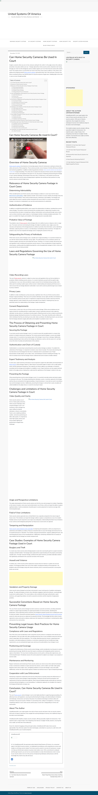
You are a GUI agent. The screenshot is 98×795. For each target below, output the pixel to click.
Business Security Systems (18, 41)
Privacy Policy (50, 787)
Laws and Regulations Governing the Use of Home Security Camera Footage (27, 93)
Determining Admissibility (18, 87)
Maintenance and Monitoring (18, 126)
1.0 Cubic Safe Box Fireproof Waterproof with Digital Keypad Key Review (77, 163)
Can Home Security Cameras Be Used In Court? (21, 82)
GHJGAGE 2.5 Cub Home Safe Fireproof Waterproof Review (75, 146)
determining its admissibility (16, 195)
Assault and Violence (17, 117)
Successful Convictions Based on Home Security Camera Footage (25, 120)
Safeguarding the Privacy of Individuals (20, 91)
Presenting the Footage (17, 105)
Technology (12, 765)
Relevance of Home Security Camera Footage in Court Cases (24, 86)
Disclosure (40, 787)
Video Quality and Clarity (18, 108)
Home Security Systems (50, 41)
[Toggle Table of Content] (44, 80)
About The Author (17, 131)
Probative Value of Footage (18, 90)
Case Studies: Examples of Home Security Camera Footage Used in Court (27, 114)
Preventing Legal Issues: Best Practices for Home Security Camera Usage (27, 122)
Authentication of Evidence (18, 88)
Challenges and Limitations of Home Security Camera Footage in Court (26, 106)
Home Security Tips (65, 41)
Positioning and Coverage (18, 125)
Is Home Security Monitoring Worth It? (75, 159)
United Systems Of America (24, 14)
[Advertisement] (49, 28)
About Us (68, 787)
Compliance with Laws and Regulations (21, 123)
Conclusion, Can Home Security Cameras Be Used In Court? (24, 129)
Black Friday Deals (49, 45)
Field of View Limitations (18, 111)
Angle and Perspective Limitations (19, 109)
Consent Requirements (17, 97)
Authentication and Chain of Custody (20, 102)
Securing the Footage (17, 100)
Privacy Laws (15, 96)
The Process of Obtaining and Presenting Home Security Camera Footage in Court (28, 99)
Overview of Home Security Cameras (19, 84)
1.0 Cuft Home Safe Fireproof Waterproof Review (76, 150)
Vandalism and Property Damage (19, 118)
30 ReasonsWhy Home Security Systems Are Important (77, 155)
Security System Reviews (80, 41)
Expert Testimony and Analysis (19, 103)
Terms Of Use (31, 787)
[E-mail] (12, 759)
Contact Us (60, 787)
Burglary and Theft (17, 115)
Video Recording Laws (17, 94)
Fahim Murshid (27, 793)
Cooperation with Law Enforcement (20, 127)
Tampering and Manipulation (18, 112)
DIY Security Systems (34, 41)
